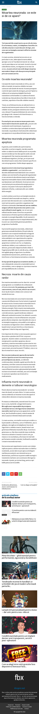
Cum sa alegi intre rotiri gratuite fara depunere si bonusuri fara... (18, 665)
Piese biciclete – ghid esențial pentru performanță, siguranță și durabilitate (19, 556)
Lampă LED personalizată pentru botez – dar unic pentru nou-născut (19, 611)
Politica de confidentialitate (13, 706)
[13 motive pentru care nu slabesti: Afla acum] (6, 512)
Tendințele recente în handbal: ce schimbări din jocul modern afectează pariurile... (19, 583)
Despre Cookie (26, 705)
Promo (3, 661)
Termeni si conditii (27, 706)
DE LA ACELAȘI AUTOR (11, 497)
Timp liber (4, 552)
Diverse (4, 606)
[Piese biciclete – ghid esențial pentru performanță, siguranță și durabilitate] (19, 544)
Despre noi (11, 705)
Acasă (3, 6)
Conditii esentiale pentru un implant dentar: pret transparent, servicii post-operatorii (24, 504)
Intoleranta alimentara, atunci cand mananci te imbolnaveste (9, 487)
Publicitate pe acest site (16, 708)
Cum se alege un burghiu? (29, 485)
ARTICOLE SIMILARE (10, 495)
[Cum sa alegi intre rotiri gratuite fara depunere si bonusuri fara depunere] (19, 653)
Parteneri (17, 705)
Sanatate (9, 6)
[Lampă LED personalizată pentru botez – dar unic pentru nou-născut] (19, 599)
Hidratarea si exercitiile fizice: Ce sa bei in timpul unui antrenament (24, 520)
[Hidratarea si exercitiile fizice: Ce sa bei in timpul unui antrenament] (6, 521)
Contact (26, 708)
